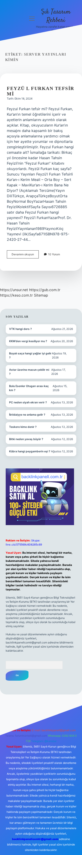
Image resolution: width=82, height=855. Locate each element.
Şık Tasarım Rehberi (55, 16)
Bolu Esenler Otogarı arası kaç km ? (29, 388)
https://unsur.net (14, 289)
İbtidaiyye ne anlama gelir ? (27, 414)
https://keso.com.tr (16, 295)
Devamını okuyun (25, 255)
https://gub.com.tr (44, 289)
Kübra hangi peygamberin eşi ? (29, 451)
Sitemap (41, 295)
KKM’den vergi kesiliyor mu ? (28, 341)
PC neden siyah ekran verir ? (28, 402)
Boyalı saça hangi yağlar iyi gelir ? (30, 355)
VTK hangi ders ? (20, 329)
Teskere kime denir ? (23, 427)
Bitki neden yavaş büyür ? (26, 439)
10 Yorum (54, 254)
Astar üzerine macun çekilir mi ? (29, 371)
